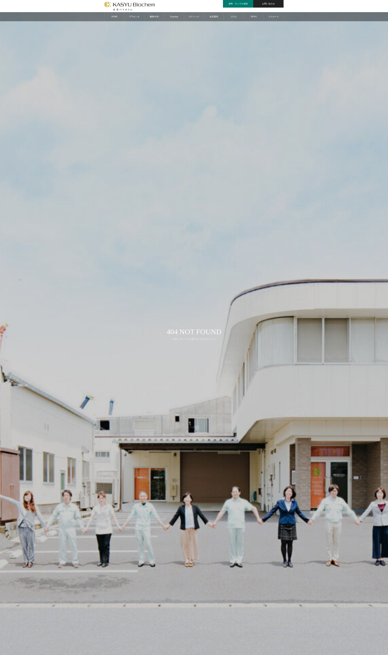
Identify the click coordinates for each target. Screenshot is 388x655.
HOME (114, 16)
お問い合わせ (268, 4)
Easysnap (174, 16)
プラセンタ (134, 16)
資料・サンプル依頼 (238, 4)
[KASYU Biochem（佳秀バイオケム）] (129, 6)
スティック (194, 16)
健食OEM (154, 16)
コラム (234, 16)
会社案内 (214, 16)
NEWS (254, 16)
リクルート (273, 16)
